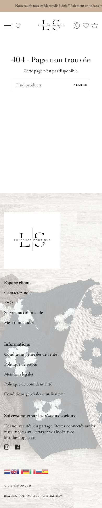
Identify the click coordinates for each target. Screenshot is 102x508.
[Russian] (39, 471)
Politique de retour (21, 364)
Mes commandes (18, 322)
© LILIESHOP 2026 (18, 486)
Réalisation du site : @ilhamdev (33, 496)
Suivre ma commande (23, 313)
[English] (13, 471)
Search (80, 85)
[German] (26, 471)
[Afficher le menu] (8, 25)
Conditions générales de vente (30, 354)
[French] (20, 471)
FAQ (8, 303)
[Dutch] (7, 471)
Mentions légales (18, 374)
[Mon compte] (76, 25)
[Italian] (32, 471)
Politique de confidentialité (28, 384)
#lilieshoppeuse (21, 437)
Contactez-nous (18, 293)
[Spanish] (45, 471)
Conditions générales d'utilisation (34, 394)
